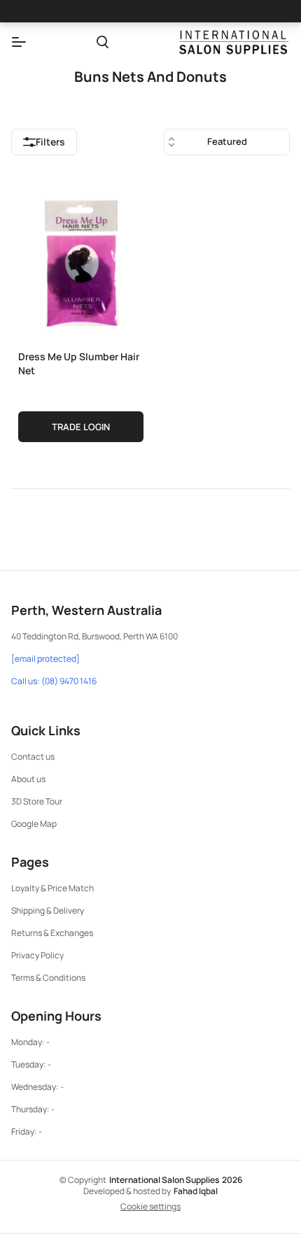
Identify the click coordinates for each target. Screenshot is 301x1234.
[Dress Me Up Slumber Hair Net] (81, 260)
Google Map (34, 824)
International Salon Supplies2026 (175, 1180)
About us (28, 779)
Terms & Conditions (48, 978)
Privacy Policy (37, 955)
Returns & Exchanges (52, 933)
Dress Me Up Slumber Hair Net (78, 363)
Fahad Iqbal (196, 1191)
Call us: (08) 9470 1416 (54, 681)
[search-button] (102, 42)
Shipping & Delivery (47, 910)
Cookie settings (150, 1206)
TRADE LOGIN (81, 426)
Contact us (33, 757)
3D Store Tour (36, 801)
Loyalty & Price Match (52, 888)
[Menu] (19, 42)
